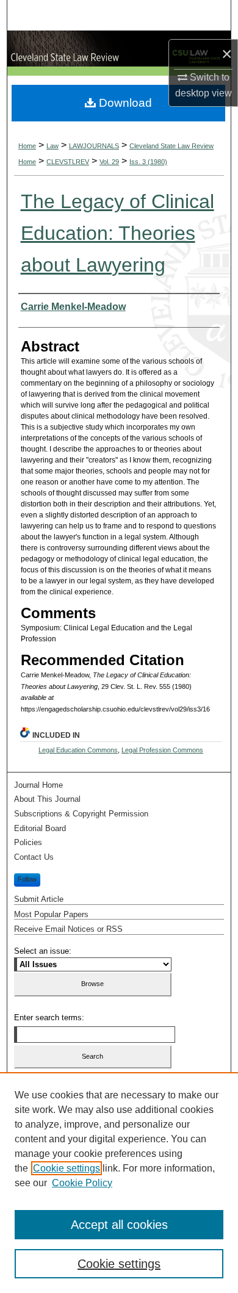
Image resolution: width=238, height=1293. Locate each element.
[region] (119, 1182)
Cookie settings (66, 1168)
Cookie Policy (82, 1183)
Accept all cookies (119, 1224)
